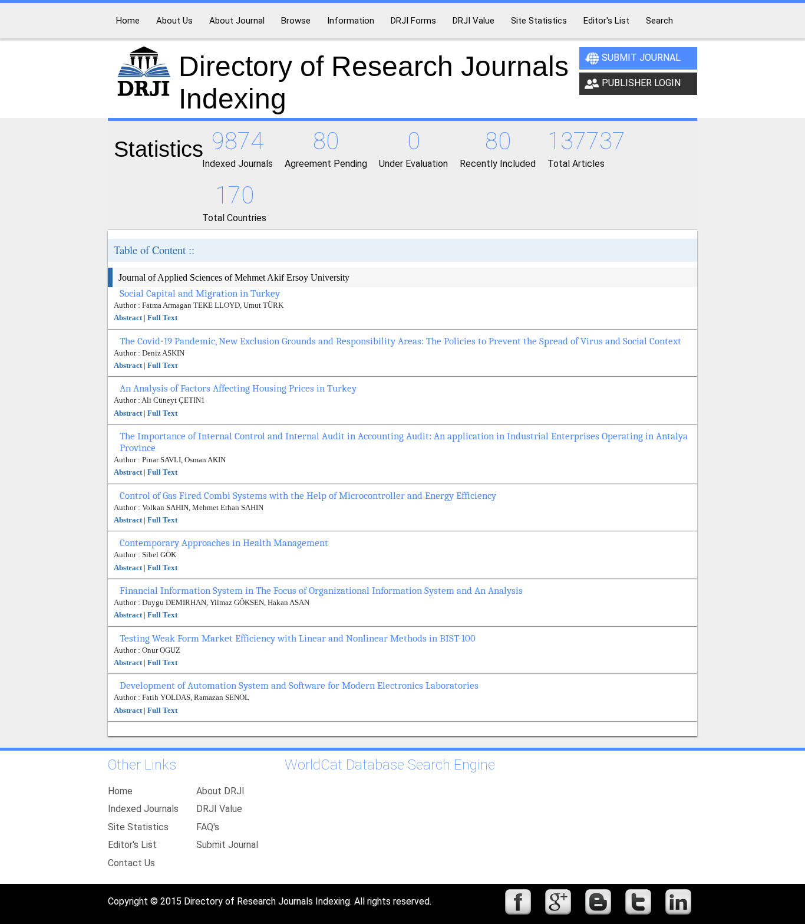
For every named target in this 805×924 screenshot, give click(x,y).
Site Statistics (138, 827)
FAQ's (207, 827)
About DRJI (220, 791)
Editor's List (132, 844)
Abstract (128, 317)
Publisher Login (641, 82)
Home (120, 791)
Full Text (162, 317)
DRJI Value (219, 808)
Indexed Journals (143, 808)
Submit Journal (641, 57)
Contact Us (131, 863)
